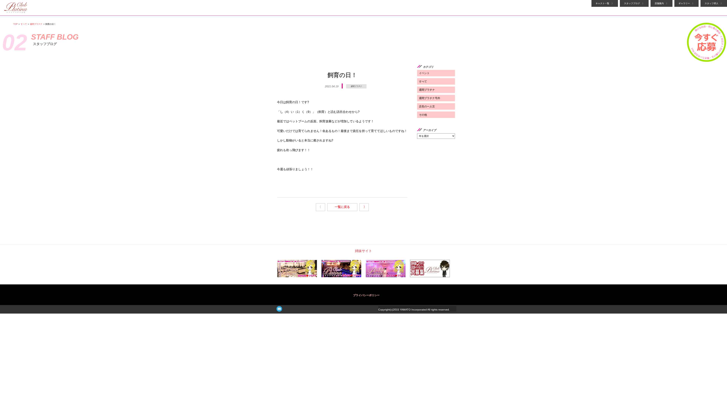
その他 (423, 114)
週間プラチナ (36, 24)
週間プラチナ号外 (429, 98)
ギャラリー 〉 (686, 3)
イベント (424, 73)
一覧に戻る (342, 206)
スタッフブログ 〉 (634, 3)
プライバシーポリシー (366, 295)
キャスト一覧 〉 (605, 3)
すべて (24, 24)
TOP (15, 24)
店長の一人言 (427, 106)
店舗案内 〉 (661, 3)
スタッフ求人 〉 (714, 3)
